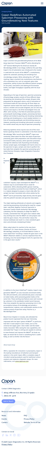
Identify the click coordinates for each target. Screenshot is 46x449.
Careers (4, 422)
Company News (7, 11)
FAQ (25, 415)
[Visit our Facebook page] (3, 436)
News (4, 415)
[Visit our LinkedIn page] (7, 436)
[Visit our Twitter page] (11, 435)
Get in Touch (8, 401)
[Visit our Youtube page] (18, 436)
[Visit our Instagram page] (14, 436)
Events (4, 419)
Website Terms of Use (32, 422)
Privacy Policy (29, 419)
